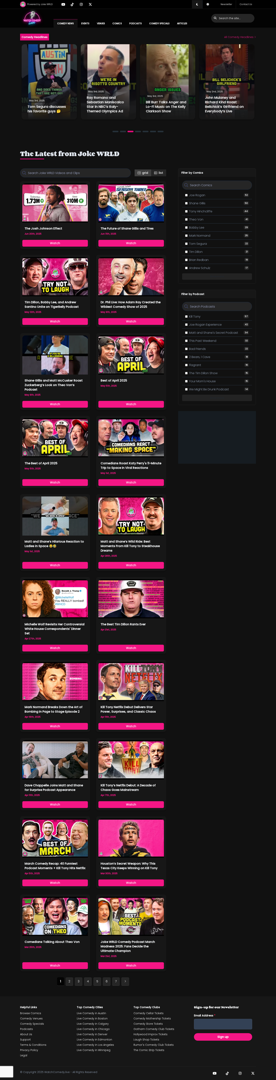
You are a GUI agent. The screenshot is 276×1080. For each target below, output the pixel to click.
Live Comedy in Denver (92, 1034)
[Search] (24, 173)
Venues (101, 23)
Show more (217, 276)
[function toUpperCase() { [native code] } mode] (197, 4)
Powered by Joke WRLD (40, 4)
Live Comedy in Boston (92, 1018)
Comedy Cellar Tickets (148, 1013)
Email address (204, 1015)
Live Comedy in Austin (91, 1013)
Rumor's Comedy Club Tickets (153, 1045)
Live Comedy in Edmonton (94, 1039)
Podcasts (135, 23)
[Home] (32, 18)
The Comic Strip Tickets (148, 1050)
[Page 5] (146, 131)
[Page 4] (138, 131)
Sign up (223, 1037)
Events (85, 23)
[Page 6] (153, 131)
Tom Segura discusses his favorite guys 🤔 (47, 108)
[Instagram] (81, 4)
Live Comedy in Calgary (93, 1024)
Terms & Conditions (33, 1045)
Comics (117, 23)
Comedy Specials (159, 23)
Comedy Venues (31, 1018)
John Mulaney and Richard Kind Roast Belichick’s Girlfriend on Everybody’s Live (224, 104)
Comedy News (65, 23)
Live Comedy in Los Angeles (95, 1045)
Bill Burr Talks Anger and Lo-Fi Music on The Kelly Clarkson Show (166, 106)
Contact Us (246, 4)
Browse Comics (30, 1013)
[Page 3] (130, 131)
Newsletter (226, 4)
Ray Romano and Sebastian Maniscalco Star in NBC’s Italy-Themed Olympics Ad (105, 104)
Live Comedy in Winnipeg (93, 1050)
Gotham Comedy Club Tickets (153, 1029)
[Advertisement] (217, 437)
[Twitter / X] (90, 4)
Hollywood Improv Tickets (150, 1034)
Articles (182, 23)
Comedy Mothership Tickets (152, 1018)
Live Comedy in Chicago (93, 1029)
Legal (23, 1055)
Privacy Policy (29, 1050)
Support (25, 1039)
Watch (55, 243)
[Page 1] (115, 131)
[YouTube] (63, 4)
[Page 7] (161, 131)
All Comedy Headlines (239, 37)
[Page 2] (123, 131)
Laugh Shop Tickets (146, 1039)
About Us (26, 1034)
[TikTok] (72, 4)
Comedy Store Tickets (148, 1024)
